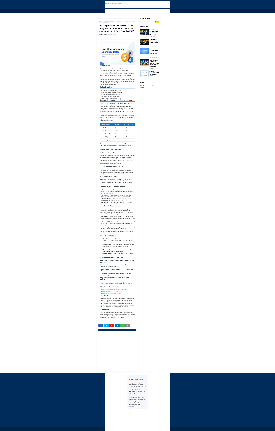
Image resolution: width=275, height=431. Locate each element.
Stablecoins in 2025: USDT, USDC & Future (112, 291)
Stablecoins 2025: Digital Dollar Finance (111, 293)
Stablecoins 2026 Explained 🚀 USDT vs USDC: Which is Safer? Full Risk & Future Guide (154, 63)
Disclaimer (142, 87)
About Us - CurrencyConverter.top (142, 417)
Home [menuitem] (106, 11)
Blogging (117, 429)
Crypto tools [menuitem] (113, 11)
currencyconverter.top (133, 429)
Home (99, 21)
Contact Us (152, 85)
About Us (142, 85)
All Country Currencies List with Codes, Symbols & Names (154, 73)
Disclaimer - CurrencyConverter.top (142, 424)
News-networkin (103, 34)
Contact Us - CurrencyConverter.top (141, 420)
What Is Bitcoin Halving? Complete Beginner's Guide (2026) (154, 42)
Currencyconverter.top (113, 3)
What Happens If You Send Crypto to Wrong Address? (114, 289)
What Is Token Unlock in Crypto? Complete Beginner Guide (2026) (154, 32)
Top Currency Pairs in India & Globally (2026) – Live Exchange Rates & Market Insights (154, 52)
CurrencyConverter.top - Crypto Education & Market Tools (132, 418)
